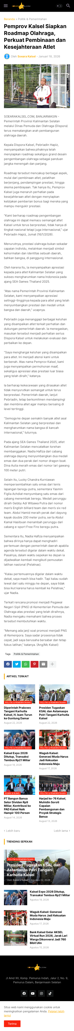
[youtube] (32, 993)
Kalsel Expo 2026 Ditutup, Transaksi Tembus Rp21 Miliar (17, 756)
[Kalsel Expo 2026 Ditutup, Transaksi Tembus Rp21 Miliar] (15, 897)
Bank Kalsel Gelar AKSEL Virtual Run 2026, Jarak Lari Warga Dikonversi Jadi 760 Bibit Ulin (48, 937)
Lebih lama (61, 830)
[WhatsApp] (26, 664)
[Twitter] (17, 664)
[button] (5, 6)
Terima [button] (12, 1023)
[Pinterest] (34, 664)
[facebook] (24, 993)
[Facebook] (8, 664)
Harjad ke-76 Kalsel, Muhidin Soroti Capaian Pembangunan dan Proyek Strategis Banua (52, 807)
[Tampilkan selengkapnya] (52, 664)
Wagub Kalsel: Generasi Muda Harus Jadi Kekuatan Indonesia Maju (53, 758)
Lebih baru (13, 830)
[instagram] (41, 993)
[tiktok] (50, 993)
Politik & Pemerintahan (32, 19)
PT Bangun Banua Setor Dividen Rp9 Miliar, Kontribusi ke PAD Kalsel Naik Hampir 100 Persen (17, 805)
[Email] (43, 664)
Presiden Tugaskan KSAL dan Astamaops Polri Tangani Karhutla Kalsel (54, 713)
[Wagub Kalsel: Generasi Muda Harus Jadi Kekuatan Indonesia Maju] (15, 917)
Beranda (9, 19)
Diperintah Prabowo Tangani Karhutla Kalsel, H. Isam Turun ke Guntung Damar (18, 713)
